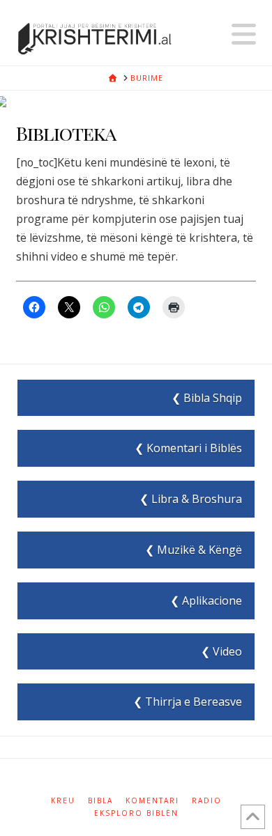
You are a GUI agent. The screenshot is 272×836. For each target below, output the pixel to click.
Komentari (152, 800)
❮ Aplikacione (206, 600)
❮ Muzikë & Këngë (193, 549)
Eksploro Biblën (136, 813)
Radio (207, 800)
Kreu (63, 800)
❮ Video (221, 651)
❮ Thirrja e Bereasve (187, 701)
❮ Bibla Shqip (207, 397)
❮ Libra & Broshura (190, 498)
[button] (244, 34)
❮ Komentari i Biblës (188, 448)
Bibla (100, 800)
